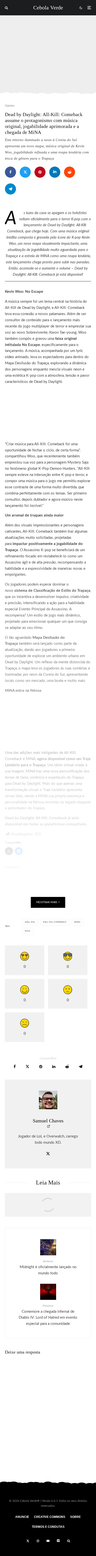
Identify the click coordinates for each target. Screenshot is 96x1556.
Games (10, 105)
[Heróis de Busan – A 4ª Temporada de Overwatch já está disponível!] (48, 1207)
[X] (28, 1541)
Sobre (75, 1517)
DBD (78, 922)
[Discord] (58, 1541)
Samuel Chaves (48, 1120)
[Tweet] (25, 172)
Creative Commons (49, 1517)
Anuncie (22, 1517)
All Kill (30, 922)
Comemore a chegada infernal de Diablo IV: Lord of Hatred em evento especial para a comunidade (48, 1315)
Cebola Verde (48, 7)
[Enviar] (69, 172)
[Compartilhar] (10, 172)
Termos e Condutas (48, 1527)
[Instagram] (38, 1541)
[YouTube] (48, 1541)
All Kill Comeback (55, 922)
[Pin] (40, 172)
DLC (28, 931)
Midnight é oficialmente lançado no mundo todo (48, 1267)
